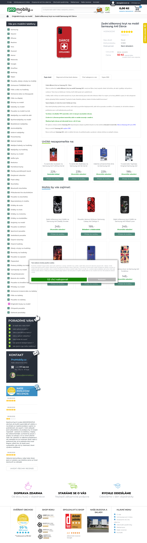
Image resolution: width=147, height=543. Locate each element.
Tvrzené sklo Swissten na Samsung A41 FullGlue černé (53, 165)
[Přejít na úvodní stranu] (20, 10)
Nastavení (102, 279)
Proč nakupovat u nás (89, 77)
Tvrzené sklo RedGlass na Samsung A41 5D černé (78, 165)
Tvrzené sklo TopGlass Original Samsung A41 (129, 165)
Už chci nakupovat (59, 279)
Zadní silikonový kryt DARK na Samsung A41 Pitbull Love (124, 220)
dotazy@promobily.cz (25, 375)
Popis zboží (47, 77)
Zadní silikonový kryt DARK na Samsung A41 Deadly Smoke (57, 220)
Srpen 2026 (105, 77)
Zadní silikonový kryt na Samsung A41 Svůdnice (125, 270)
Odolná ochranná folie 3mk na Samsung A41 (104, 165)
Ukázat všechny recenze (22, 468)
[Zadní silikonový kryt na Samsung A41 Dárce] (64, 42)
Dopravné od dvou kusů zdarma (66, 77)
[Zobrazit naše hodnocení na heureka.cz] (23, 536)
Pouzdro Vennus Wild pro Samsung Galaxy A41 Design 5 (91, 220)
